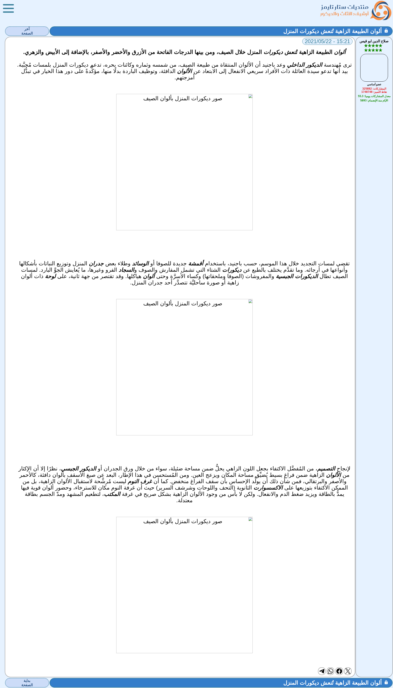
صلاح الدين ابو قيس (374, 41)
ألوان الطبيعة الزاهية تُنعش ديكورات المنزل (332, 31)
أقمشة (195, 263)
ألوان (340, 52)
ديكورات (273, 52)
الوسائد (140, 263)
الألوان (184, 71)
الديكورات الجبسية (298, 276)
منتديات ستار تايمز (345, 7)
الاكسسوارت (268, 488)
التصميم (326, 468)
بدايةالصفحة (27, 683)
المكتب (112, 494)
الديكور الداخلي (304, 65)
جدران (96, 263)
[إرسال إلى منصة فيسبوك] (339, 671)
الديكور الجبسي (78, 468)
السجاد (126, 270)
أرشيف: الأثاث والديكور (344, 13)
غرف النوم (140, 481)
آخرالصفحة (27, 31)
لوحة (50, 276)
